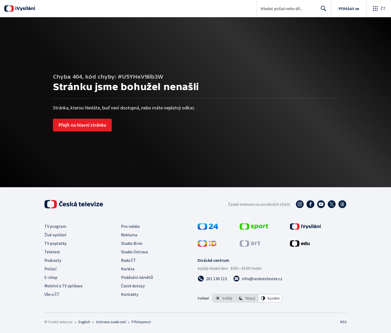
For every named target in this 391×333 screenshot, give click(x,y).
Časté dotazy (133, 285)
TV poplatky (55, 243)
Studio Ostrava (134, 251)
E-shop (50, 277)
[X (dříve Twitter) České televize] (331, 204)
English (84, 321)
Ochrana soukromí (111, 321)
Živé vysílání (55, 234)
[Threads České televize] (342, 204)
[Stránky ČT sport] (254, 228)
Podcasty (52, 260)
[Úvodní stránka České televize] (74, 204)
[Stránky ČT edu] (300, 245)
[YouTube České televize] (321, 204)
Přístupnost (141, 321)
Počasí (50, 268)
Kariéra (127, 268)
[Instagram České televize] (300, 204)
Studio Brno (132, 243)
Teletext (52, 251)
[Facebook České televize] (310, 204)
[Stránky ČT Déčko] (207, 245)
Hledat (323, 8)
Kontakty (129, 294)
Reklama (129, 234)
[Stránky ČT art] (250, 245)
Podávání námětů (137, 277)
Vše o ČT (52, 294)
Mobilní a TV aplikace (63, 285)
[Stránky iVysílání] (305, 228)
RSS (343, 321)
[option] (224, 298)
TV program (55, 226)
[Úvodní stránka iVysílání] (24, 8)
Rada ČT (128, 260)
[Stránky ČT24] (208, 228)
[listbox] (247, 298)
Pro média (130, 226)
